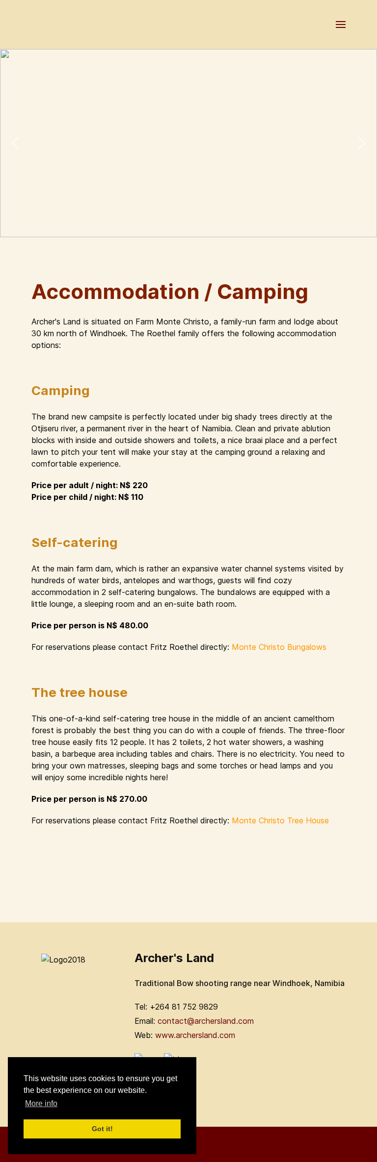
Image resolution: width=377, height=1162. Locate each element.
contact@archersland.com (206, 1021)
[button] (15, 143)
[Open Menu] (341, 24)
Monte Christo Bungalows (279, 647)
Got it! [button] (102, 1129)
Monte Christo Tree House (281, 820)
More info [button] (41, 1103)
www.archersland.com (195, 1035)
